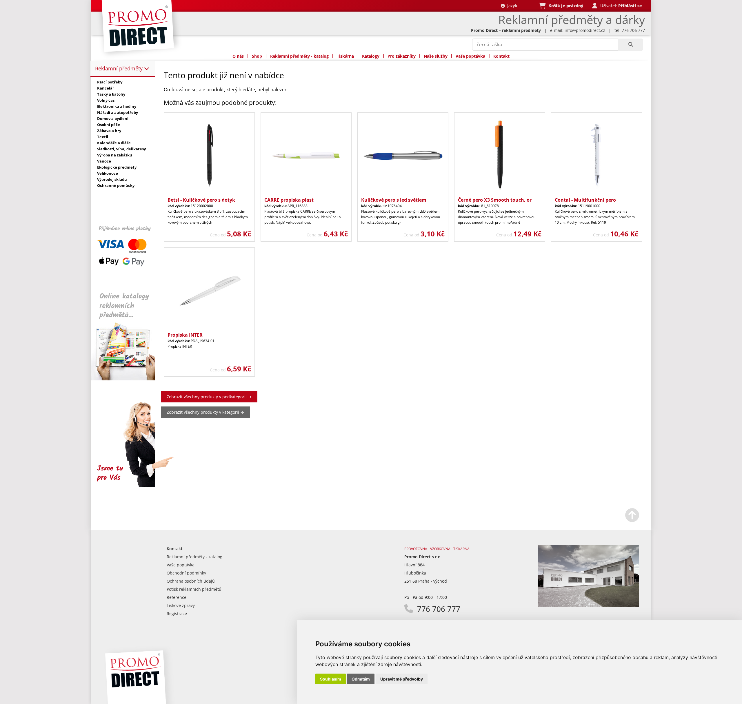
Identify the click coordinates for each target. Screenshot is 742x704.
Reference (176, 597)
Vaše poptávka (470, 56)
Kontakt (501, 56)
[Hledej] (630, 45)
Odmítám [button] (361, 678)
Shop (257, 56)
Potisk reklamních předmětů (194, 589)
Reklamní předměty (119, 68)
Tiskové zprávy (181, 605)
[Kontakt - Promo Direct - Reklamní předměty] (588, 605)
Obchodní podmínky (186, 573)
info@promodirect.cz (585, 30)
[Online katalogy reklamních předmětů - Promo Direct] (127, 379)
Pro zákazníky (402, 56)
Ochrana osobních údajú (191, 581)
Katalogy (370, 56)
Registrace (177, 613)
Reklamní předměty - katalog (299, 56)
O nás (238, 56)
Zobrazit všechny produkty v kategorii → (205, 412)
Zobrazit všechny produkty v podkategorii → (209, 397)
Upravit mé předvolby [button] (401, 678)
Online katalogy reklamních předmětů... (124, 306)
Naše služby (436, 56)
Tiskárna (345, 56)
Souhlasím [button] (330, 678)
